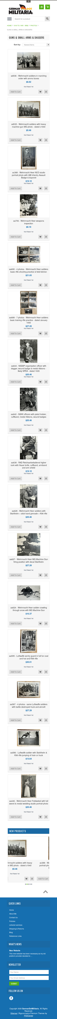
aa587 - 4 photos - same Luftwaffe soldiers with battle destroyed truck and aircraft (28, 705)
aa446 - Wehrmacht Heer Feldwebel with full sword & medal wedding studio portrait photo (28, 802)
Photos (33, 25)
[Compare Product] (41, 7)
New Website (14, 950)
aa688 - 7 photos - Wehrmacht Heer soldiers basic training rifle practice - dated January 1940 (28, 320)
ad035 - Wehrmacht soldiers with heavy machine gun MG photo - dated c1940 (28, 125)
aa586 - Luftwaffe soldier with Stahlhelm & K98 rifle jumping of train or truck (28, 753)
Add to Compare (46, 92)
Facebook (11, 998)
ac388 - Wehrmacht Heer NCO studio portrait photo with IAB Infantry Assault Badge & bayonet (28, 175)
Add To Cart (15, 91)
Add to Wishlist (40, 92)
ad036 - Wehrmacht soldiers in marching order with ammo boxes (28, 77)
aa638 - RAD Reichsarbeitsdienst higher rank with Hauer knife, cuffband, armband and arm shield (29, 465)
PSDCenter (28, 1015)
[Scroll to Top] (46, 892)
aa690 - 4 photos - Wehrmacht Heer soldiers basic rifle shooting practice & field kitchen (28, 270)
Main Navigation (9, 18)
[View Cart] (47, 7)
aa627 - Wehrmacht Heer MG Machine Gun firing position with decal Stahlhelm (29, 560)
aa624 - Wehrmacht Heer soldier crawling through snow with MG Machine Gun (29, 608)
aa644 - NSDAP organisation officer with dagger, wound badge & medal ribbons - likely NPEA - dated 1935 (28, 368)
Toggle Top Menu (28, 1)
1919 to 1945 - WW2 (21, 25)
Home (9, 25)
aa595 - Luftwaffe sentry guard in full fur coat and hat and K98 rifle (28, 657)
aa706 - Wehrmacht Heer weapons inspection (28, 222)
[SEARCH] (47, 19)
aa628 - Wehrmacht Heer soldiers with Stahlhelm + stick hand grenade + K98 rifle (28, 512)
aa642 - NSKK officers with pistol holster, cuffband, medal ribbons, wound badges (28, 415)
